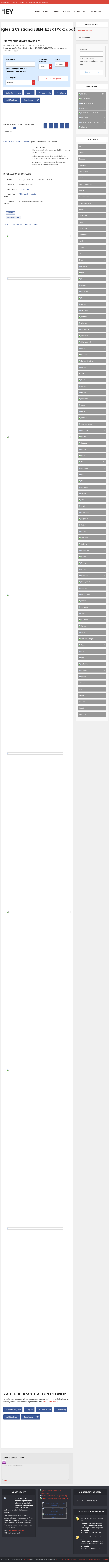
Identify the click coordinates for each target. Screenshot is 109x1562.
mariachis (84, 61)
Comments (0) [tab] (17, 224)
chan (17, 71)
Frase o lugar (10, 59)
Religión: (58, 59)
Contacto (45, 2)
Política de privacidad (17, 2)
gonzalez (22, 71)
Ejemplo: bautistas (19, 68)
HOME (37, 11)
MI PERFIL (77, 11)
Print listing (61, 93)
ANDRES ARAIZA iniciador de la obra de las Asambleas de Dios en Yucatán (91, 1543)
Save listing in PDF (31, 100)
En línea (85, 31)
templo (92, 61)
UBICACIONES (96, 11)
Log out (30, 93)
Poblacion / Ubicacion (43, 60)
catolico (92, 58)
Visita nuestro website (27, 194)
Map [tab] (6, 224)
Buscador (83, 50)
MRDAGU (27, 1559)
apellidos (99, 61)
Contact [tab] (28, 224)
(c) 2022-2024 (5, 2)
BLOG (85, 11)
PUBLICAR (66, 11)
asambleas (10, 71)
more (5, 1481)
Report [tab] (36, 224)
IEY (57, 1559)
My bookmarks (45, 93)
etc (81, 64)
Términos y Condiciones (33, 2)
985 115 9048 (24, 189)
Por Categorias (11, 78)
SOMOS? (46, 11)
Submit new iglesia (13, 93)
